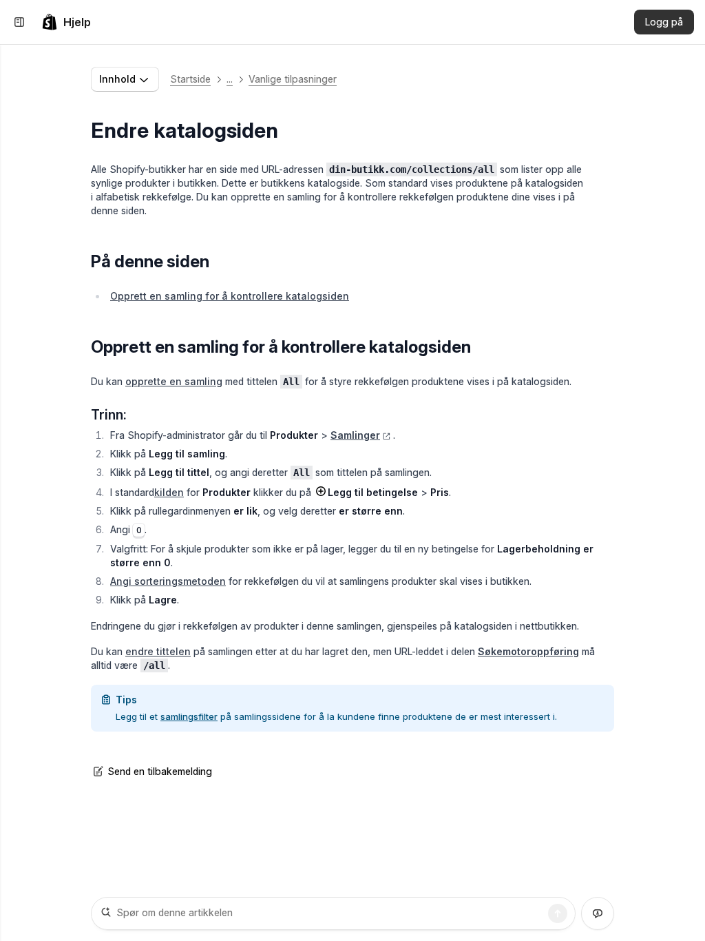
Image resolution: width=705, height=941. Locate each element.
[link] (66, 22)
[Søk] (557, 913)
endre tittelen (158, 651)
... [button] (230, 79)
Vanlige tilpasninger (293, 79)
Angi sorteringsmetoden (168, 581)
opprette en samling (173, 381)
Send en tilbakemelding (159, 771)
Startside (190, 79)
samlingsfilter (189, 716)
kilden (169, 492)
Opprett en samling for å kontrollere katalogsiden (229, 296)
